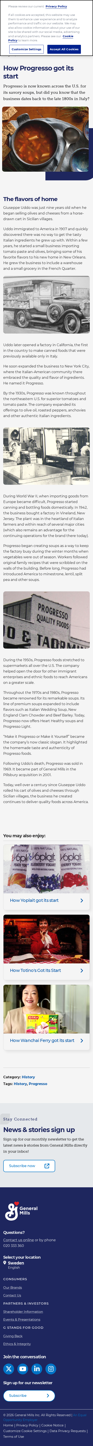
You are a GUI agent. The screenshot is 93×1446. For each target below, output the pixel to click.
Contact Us (12, 1295)
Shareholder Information (23, 1312)
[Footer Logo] (21, 1211)
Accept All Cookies (64, 49)
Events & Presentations (21, 1319)
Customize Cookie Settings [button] (24, 1431)
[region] (46, 28)
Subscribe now (22, 1166)
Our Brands (12, 1287)
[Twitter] (8, 1369)
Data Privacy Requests (68, 1431)
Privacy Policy (27, 1425)
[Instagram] (51, 1369)
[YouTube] (23, 1369)
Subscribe (18, 1396)
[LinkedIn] (37, 1369)
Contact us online (18, 1240)
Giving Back (12, 1336)
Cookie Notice (52, 1425)
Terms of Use (13, 1436)
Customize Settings (26, 49)
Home (8, 1425)
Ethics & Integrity (17, 1344)
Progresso (38, 1084)
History (28, 1077)
